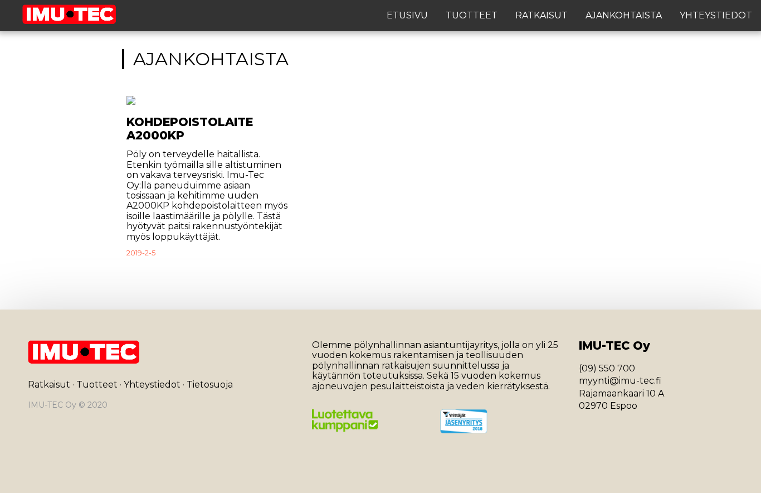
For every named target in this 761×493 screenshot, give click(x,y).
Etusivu (407, 16)
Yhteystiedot (716, 16)
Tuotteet (471, 16)
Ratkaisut (541, 16)
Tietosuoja (210, 384)
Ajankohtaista (624, 16)
